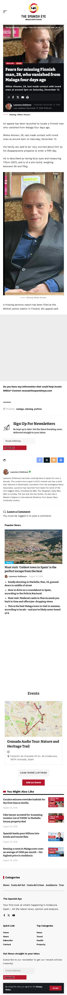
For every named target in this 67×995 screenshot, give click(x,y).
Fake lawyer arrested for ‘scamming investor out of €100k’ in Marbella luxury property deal (23, 818)
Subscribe (9, 448)
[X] (8, 915)
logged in (23, 515)
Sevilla (53, 806)
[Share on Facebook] (13, 97)
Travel (9, 562)
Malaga (10, 63)
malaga (20, 409)
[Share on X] (18, 97)
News (19, 63)
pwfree (38, 409)
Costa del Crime (54, 799)
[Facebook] (4, 915)
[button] (56, 988)
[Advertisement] (33, 347)
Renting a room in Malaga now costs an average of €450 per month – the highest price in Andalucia (23, 852)
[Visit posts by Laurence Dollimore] (6, 472)
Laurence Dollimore (22, 105)
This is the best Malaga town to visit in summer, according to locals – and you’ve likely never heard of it (32, 610)
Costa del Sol (18, 885)
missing (29, 409)
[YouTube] (13, 915)
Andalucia (51, 885)
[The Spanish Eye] (33, 11)
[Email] (22, 97)
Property (54, 840)
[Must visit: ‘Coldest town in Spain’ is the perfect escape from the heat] (33, 546)
